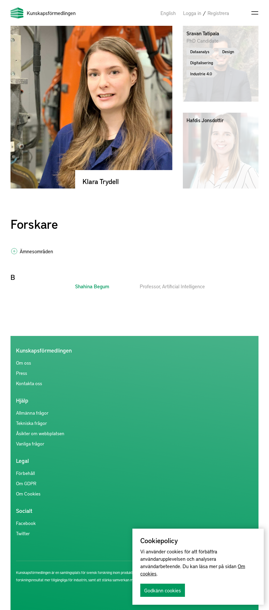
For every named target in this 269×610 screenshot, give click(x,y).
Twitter (23, 533)
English (168, 12)
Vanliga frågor (30, 443)
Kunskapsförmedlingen (51, 12)
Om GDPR (26, 483)
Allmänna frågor (32, 412)
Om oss (23, 362)
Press (21, 373)
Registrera (218, 12)
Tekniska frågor (31, 423)
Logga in (192, 12)
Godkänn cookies (162, 590)
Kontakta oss (29, 383)
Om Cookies (28, 493)
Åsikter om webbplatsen (40, 433)
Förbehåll (25, 473)
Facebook (26, 523)
